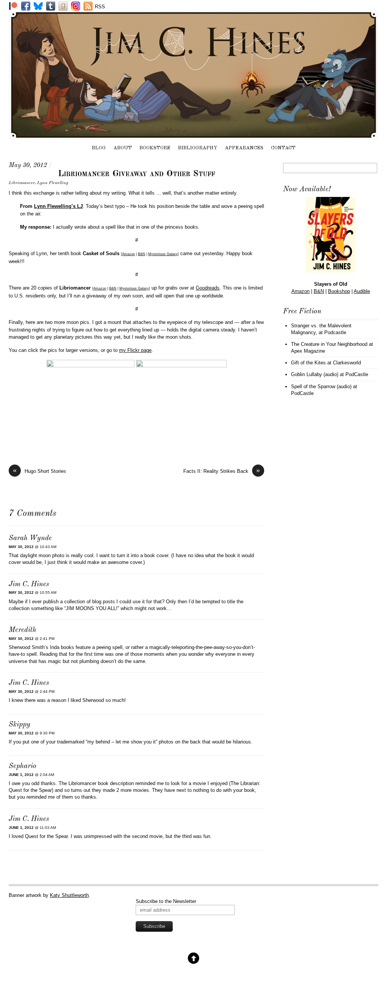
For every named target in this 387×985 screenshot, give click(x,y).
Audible (362, 291)
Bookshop (339, 291)
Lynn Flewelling (52, 183)
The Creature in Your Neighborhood (329, 344)
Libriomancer (22, 183)
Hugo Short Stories (39, 471)
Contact (283, 148)
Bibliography (197, 148)
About (122, 148)
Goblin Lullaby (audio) (314, 374)
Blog (99, 148)
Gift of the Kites (308, 363)
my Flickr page (135, 350)
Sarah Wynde (30, 538)
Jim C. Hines (29, 584)
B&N (141, 254)
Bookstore (154, 148)
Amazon (128, 254)
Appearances (244, 148)
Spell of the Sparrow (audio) (321, 386)
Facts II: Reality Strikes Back (221, 471)
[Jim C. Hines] (193, 136)
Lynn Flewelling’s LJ (58, 206)
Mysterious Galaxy (163, 254)
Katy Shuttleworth (69, 895)
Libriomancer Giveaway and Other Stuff (136, 173)
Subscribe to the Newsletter (166, 901)
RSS (100, 6)
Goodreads (208, 288)
